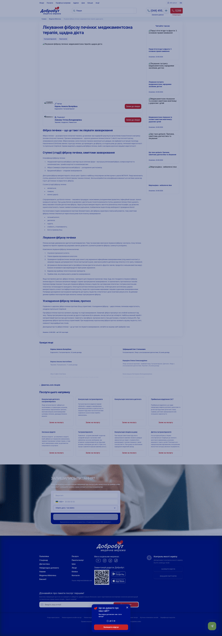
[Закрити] (127, 607)
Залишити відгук (111, 627)
